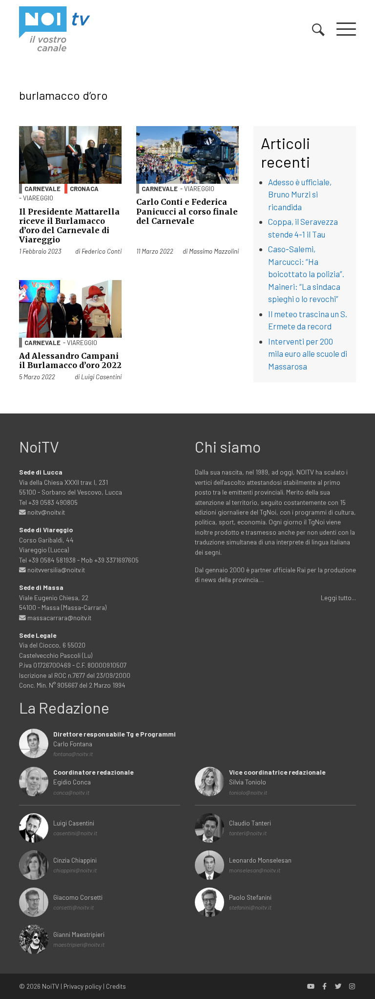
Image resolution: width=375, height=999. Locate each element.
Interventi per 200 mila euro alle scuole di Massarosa (307, 353)
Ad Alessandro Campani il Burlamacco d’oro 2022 (70, 360)
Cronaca (84, 189)
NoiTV (50, 986)
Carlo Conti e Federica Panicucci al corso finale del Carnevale (187, 211)
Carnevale (42, 189)
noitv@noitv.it (45, 512)
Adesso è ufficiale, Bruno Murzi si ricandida (300, 194)
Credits (116, 986)
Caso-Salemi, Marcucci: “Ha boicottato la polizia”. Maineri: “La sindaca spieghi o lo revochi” (306, 274)
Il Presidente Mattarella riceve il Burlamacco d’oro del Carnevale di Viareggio (69, 226)
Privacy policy (82, 986)
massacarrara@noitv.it (58, 617)
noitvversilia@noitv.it (55, 569)
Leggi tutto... (338, 597)
